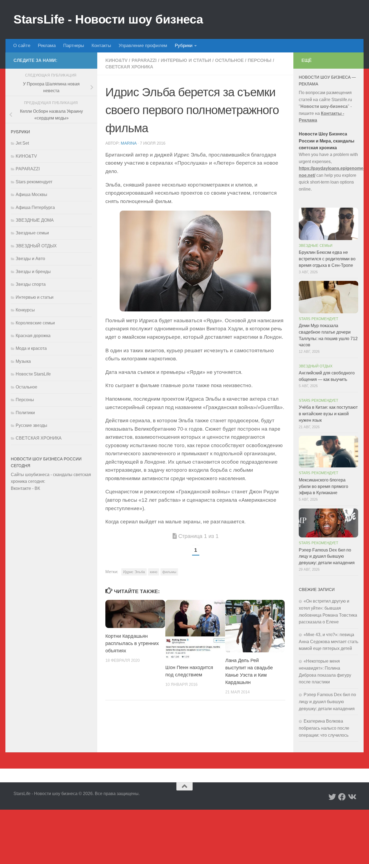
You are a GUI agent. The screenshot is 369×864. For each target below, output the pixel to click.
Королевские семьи (35, 323)
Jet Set (22, 143)
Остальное (229, 60)
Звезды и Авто (30, 258)
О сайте (21, 45)
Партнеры (73, 45)
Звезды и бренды (33, 271)
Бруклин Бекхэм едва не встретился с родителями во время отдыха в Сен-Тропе (327, 259)
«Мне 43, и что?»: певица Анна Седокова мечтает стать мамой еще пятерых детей (328, 641)
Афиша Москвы (31, 194)
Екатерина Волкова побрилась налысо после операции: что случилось (324, 728)
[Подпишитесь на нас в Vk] (351, 797)
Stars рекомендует (34, 182)
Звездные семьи (32, 233)
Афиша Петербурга (35, 207)
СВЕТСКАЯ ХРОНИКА (129, 66)
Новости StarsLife (33, 374)
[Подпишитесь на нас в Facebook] (342, 797)
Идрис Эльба (134, 572)
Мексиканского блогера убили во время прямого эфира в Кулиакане (323, 486)
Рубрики (184, 45)
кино (153, 572)
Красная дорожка (33, 335)
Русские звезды (31, 425)
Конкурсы (25, 310)
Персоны (259, 60)
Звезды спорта (31, 284)
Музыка (23, 361)
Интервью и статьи (186, 60)
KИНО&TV (116, 60)
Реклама (47, 45)
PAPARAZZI (144, 60)
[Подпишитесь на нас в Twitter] (332, 797)
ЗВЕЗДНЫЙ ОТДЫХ (36, 246)
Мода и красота (31, 348)
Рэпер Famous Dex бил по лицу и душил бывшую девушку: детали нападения (327, 556)
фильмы (169, 572)
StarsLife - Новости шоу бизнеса (108, 19)
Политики (25, 412)
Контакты (101, 45)
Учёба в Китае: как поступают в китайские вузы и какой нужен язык (328, 414)
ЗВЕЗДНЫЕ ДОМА (35, 220)
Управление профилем (143, 45)
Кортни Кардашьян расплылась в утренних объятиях (132, 643)
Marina (128, 143)
